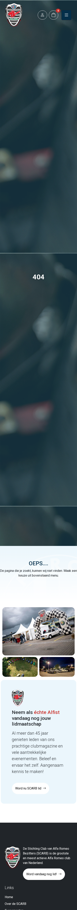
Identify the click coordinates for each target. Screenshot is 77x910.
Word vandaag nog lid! (42, 874)
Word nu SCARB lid (28, 788)
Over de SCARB (15, 904)
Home (9, 897)
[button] (42, 15)
